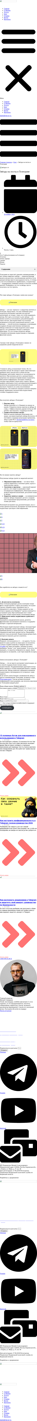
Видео (6, 17)
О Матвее (7, 10)
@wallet (2, 646)
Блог (5, 14)
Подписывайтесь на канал (25, 419)
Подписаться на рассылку (9, 1048)
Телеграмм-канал (6, 679)
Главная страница (6, 162)
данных (28, 1225)
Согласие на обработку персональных (13, 1225)
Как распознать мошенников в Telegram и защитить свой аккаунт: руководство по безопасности (18, 902)
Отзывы (6, 16)
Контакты (7, 19)
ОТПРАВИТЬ (7, 708)
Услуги (6, 12)
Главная (6, 8)
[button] (18, 60)
